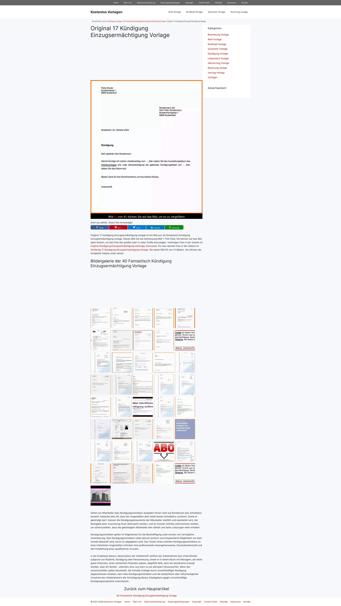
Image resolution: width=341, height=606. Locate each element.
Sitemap (218, 3)
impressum (231, 3)
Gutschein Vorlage (216, 12)
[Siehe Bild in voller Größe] (146, 212)
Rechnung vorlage (239, 12)
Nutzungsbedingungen (170, 3)
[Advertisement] (146, 57)
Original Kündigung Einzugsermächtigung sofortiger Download (124, 246)
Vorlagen (212, 77)
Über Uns (128, 3)
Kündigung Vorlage (115, 21)
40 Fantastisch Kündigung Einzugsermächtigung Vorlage (144, 21)
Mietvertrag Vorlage (218, 63)
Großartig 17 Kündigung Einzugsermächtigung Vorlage (119, 249)
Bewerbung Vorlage (218, 34)
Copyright (189, 3)
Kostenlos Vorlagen (106, 12)
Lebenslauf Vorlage (218, 58)
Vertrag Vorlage (216, 72)
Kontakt (244, 3)
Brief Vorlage (175, 12)
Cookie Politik (204, 3)
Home (115, 3)
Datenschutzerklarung (146, 3)
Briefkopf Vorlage (194, 12)
